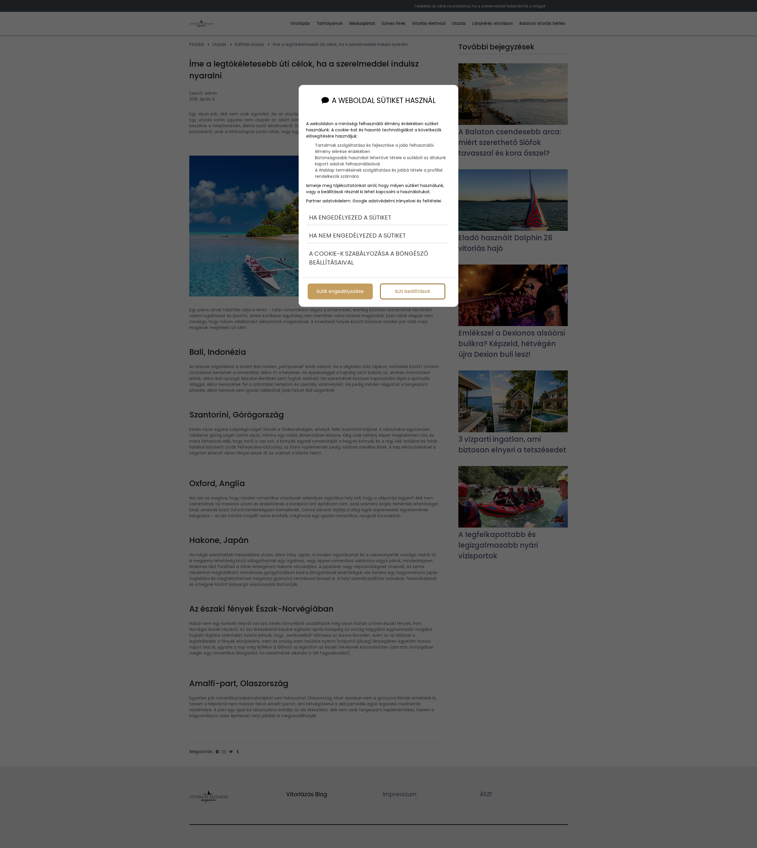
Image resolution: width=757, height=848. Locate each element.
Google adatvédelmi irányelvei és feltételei (396, 201)
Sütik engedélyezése (340, 291)
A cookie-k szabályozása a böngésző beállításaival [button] (368, 258)
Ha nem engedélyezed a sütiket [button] (357, 235)
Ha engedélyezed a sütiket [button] (350, 217)
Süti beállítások (412, 291)
